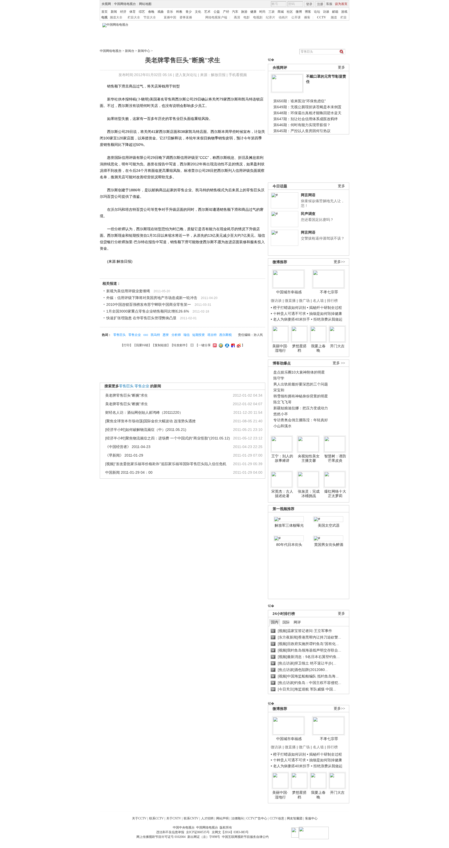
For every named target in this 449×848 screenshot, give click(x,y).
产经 (226, 11)
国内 (274, 622)
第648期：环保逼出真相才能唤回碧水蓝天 (307, 113)
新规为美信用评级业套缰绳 (128, 291)
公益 (217, 11)
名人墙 (318, 301)
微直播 (290, 301)
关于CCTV (139, 818)
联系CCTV (156, 818)
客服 (329, 4)
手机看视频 (238, 75)
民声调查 (308, 214)
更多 (341, 67)
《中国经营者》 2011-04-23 (127, 447)
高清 (237, 17)
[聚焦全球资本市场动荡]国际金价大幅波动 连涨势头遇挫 (150, 421)
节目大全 (149, 17)
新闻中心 (144, 51)
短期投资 (198, 335)
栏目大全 (134, 17)
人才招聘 (207, 818)
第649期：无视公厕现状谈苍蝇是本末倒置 (307, 107)
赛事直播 (186, 17)
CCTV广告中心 (256, 818)
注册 (320, 4)
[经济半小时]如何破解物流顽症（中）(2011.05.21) (145, 430)
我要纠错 (142, 345)
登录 (309, 4)
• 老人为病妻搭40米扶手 (290, 319)
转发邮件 (179, 345)
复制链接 (161, 345)
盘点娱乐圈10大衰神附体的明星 (299, 372)
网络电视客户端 (216, 17)
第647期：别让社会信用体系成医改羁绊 (305, 119)
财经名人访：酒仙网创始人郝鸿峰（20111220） (144, 412)
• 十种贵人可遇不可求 (289, 313)
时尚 (262, 11)
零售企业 (134, 335)
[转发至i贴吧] (232, 345)
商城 (281, 11)
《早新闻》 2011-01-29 (124, 455)
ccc (145, 335)
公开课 (296, 17)
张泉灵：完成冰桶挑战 (309, 493)
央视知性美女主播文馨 (309, 458)
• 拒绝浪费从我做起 (326, 319)
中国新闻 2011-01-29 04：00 (129, 472)
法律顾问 (237, 818)
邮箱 (335, 11)
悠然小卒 (280, 414)
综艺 (142, 11)
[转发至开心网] (214, 345)
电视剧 (257, 17)
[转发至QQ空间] (220, 345)
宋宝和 (278, 390)
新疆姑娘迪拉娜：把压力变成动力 (300, 408)
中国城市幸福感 (289, 292)
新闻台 (129, 51)
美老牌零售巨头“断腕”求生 (126, 395)
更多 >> (339, 363)
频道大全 (116, 17)
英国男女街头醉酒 (328, 544)
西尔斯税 (225, 335)
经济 (123, 11)
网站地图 (145, 4)
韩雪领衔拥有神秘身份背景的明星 (300, 396)
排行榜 (332, 301)
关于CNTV (173, 818)
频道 (334, 17)
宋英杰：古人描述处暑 (282, 493)
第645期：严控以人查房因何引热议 (302, 131)
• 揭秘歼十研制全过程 (324, 308)
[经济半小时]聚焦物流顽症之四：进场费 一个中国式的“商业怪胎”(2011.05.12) (167, 438)
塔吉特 (212, 335)
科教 (179, 11)
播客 (307, 17)
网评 (297, 622)
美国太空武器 (329, 525)
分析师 (176, 335)
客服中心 (311, 818)
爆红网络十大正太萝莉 (335, 493)
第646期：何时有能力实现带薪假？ (302, 125)
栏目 (343, 17)
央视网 (106, 4)
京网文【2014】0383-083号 (230, 832)
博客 (308, 11)
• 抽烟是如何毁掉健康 (324, 313)
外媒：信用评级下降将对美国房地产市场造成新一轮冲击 (151, 298)
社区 (290, 11)
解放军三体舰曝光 (289, 525)
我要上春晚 (318, 348)
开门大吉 (337, 346)
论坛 (317, 11)
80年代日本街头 (289, 544)
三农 (271, 11)
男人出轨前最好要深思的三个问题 (300, 384)
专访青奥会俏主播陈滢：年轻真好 (300, 420)
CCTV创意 (277, 818)
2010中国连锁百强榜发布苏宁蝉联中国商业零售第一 (148, 304)
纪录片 (270, 17)
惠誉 (166, 335)
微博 (299, 11)
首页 (104, 11)
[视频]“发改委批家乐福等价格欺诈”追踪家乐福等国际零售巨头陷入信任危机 (165, 464)
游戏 (344, 11)
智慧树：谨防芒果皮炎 (335, 458)
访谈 (326, 11)
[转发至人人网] (226, 345)
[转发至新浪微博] (238, 345)
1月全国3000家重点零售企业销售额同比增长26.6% (147, 311)
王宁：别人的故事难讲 (282, 458)
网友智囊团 (294, 818)
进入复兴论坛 (186, 75)
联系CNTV (191, 818)
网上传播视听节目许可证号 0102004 (161, 837)
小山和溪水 (282, 426)
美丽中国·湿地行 (280, 348)
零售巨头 (119, 335)
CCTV (321, 17)
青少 (189, 11)
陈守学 (278, 378)
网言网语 (308, 195)
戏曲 (160, 11)
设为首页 (341, 4)
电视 (104, 17)
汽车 (235, 11)
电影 (246, 17)
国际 (286, 622)
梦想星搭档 (299, 348)
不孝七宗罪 (329, 292)
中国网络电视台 (125, 4)
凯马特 (155, 335)
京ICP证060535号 (198, 832)
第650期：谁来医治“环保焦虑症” (299, 101)
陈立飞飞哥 (282, 402)
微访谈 (276, 301)
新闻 (114, 11)
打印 (126, 345)
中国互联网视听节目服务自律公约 (245, 837)
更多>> (339, 262)
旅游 (244, 11)
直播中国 (170, 17)
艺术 (207, 11)
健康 (253, 11)
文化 (198, 11)
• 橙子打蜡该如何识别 (288, 308)
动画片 (283, 17)
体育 (132, 11)
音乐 (170, 11)
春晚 (151, 11)
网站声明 (222, 818)
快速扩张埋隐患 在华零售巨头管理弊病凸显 (141, 318)
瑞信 (186, 335)
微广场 (304, 301)
